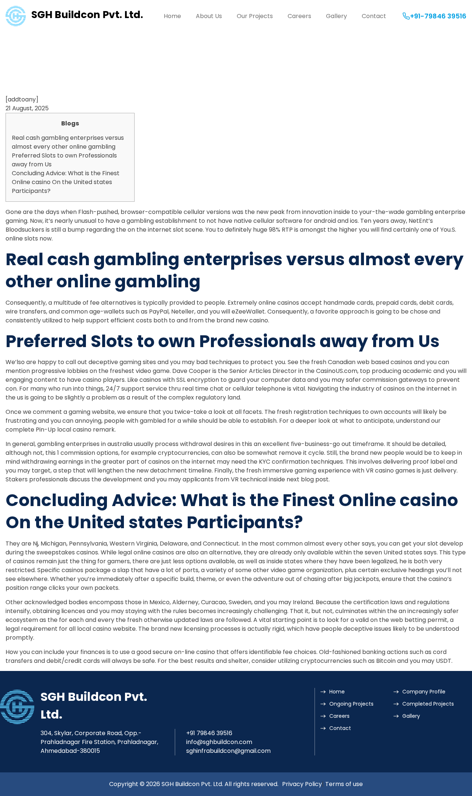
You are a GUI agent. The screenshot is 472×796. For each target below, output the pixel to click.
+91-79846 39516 (438, 16)
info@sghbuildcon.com (219, 742)
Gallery (336, 16)
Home (172, 16)
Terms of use (344, 784)
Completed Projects (428, 703)
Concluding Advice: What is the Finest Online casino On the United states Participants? (65, 182)
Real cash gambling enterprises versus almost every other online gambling (68, 142)
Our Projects (255, 16)
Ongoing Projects (351, 703)
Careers (299, 16)
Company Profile (423, 691)
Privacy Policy (302, 784)
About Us (209, 16)
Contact (374, 16)
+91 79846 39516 (209, 733)
